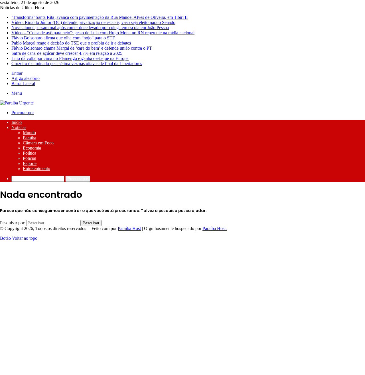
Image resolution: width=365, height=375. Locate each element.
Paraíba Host (129, 228)
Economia (32, 148)
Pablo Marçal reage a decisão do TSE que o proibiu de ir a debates (71, 43)
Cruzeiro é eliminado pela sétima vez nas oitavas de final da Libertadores (76, 63)
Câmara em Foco (38, 142)
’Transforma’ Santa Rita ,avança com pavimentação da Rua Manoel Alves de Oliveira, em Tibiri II (99, 17)
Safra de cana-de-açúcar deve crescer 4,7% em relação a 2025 (66, 53)
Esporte (29, 163)
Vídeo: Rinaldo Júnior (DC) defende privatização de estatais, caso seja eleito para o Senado (93, 22)
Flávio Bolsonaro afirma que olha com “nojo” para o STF (63, 37)
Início (16, 122)
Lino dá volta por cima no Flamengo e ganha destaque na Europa (70, 58)
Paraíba (29, 137)
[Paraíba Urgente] (17, 102)
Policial (29, 158)
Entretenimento (36, 168)
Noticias (18, 127)
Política (29, 153)
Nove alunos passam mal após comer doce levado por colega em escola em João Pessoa (90, 27)
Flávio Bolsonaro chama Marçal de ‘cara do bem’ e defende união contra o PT (81, 48)
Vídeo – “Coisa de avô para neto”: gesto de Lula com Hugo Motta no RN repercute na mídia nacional (102, 32)
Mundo (29, 132)
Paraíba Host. (214, 228)
